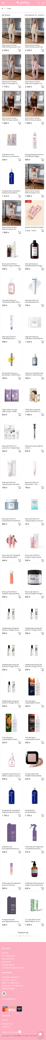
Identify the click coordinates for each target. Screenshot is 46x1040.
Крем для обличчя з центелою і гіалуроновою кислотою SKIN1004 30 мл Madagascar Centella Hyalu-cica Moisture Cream (11, 447)
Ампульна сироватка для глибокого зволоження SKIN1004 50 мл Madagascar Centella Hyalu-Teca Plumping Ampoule (34, 374)
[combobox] (41, 15)
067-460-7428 (7, 1024)
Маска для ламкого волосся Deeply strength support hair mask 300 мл (34, 593)
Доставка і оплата (9, 980)
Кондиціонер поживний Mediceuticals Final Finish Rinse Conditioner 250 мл (11, 811)
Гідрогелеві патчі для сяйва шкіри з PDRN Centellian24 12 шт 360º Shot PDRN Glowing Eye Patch (10, 410)
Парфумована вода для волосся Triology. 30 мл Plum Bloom (10, 702)
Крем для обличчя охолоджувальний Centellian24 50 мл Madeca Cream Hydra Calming (34, 301)
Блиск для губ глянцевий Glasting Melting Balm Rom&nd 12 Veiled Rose (11, 556)
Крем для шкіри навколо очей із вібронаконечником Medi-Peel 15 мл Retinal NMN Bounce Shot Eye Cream (34, 447)
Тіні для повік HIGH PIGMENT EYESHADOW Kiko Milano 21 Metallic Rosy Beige (33, 775)
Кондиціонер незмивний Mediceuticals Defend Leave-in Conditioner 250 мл (11, 192)
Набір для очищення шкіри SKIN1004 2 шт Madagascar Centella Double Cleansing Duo (33, 410)
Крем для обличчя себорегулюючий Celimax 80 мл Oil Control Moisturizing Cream (11, 483)
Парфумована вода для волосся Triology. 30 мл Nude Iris (33, 665)
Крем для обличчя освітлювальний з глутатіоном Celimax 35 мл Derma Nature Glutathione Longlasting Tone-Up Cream (10, 338)
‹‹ (11, 936)
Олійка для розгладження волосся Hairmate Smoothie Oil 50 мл (11, 884)
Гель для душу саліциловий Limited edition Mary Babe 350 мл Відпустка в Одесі (34, 738)
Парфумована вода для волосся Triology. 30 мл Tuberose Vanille (10, 629)
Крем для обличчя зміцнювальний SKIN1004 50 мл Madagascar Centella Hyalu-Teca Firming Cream (11, 520)
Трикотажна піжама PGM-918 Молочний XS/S (11, 46)
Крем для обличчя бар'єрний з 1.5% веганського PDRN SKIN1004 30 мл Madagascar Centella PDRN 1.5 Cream (34, 483)
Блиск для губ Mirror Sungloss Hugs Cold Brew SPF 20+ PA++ (11, 265)
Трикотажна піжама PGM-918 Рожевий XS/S (33, 82)
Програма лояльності (10, 977)
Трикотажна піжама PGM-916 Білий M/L (9, 228)
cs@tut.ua (6, 1027)
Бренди (5, 953)
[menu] (3, 3)
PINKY (19, 1036)
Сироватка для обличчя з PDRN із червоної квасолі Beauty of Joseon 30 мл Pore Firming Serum (11, 775)
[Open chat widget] (40, 1034)
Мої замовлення (8, 956)
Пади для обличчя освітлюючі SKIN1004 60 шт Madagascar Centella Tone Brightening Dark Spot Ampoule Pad (34, 338)
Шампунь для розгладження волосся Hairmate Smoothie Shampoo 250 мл (10, 848)
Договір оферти (8, 965)
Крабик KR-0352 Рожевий (34, 227)
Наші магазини (8, 959)
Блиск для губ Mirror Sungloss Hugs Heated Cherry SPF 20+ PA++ (33, 556)
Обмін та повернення (11, 983)
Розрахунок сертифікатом (12, 985)
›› (34, 936)
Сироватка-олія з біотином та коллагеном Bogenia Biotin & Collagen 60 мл (11, 155)
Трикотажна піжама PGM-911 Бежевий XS (10, 82)
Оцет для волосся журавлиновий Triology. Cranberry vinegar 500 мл (34, 265)
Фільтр (7, 15)
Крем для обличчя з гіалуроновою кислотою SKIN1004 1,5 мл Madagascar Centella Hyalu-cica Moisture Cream (34, 520)
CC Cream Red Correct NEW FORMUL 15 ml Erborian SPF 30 (33, 920)
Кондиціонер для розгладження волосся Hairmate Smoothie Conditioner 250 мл (10, 920)
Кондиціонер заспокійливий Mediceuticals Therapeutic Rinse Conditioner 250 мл (34, 811)
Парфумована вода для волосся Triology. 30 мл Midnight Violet (10, 665)
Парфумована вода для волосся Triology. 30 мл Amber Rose (33, 629)
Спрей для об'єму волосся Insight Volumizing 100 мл (34, 884)
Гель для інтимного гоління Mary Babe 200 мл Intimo (11, 301)
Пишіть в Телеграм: (10, 1032)
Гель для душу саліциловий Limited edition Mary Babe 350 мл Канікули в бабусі (11, 738)
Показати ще (23, 932)
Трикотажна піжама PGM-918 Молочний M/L (34, 46)
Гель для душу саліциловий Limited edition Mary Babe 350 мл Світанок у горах (34, 702)
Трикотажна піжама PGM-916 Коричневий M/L (10, 119)
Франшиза (6, 962)
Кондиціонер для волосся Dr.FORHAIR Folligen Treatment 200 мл (34, 155)
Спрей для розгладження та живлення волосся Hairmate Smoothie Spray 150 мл (34, 848)
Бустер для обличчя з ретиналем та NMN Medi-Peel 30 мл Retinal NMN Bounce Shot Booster (11, 374)
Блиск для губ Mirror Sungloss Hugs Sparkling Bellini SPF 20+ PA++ (10, 593)
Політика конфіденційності (13, 968)
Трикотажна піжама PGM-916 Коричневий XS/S (33, 119)
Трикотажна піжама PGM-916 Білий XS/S (32, 192)
